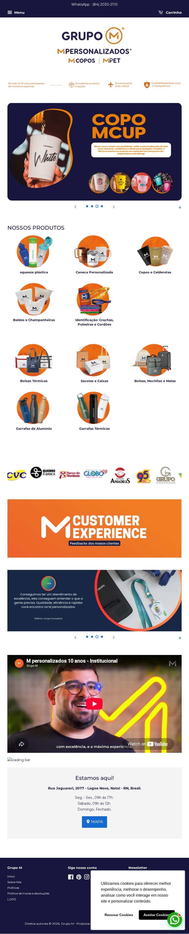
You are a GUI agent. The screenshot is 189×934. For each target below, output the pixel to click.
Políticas (13, 888)
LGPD (11, 899)
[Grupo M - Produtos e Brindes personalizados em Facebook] (71, 878)
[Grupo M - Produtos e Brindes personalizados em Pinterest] (78, 878)
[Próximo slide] (113, 207)
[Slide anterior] (75, 207)
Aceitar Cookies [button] (156, 915)
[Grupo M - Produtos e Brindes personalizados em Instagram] (86, 878)
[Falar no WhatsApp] (174, 919)
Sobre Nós (14, 882)
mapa (96, 821)
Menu (19, 12)
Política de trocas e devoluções (28, 893)
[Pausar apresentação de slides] (179, 207)
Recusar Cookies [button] (119, 915)
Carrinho (173, 12)
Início (11, 876)
